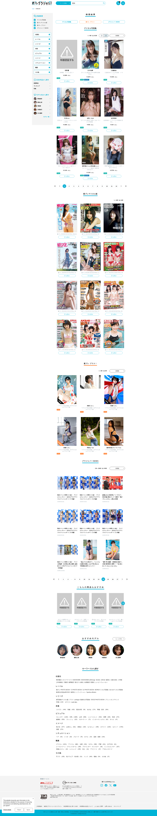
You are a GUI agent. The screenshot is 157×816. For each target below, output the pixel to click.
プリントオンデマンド (112, 699)
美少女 (61, 727)
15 (108, 579)
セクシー (118, 727)
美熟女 (82, 727)
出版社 (37, 34)
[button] (123, 603)
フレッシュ (72, 719)
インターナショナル (100, 719)
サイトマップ (117, 806)
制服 (72, 709)
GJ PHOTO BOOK (88, 689)
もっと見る (119, 638)
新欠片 (77, 682)
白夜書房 (87, 682)
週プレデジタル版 (42, 22)
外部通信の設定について (86, 806)
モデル (93, 744)
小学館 (120, 680)
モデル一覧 (46, 116)
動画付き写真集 (85, 699)
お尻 (83, 717)
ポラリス (68, 702)
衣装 (36, 48)
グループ (78, 737)
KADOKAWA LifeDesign (88, 680)
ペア (59, 737)
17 (117, 579)
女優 (84, 744)
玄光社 (98, 680)
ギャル (114, 719)
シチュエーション (40, 63)
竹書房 (66, 682)
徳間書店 (71, 682)
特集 (35, 88)
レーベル (37, 39)
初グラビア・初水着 (74, 756)
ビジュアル (38, 53)
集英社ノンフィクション (78, 692)
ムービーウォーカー (101, 682)
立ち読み (67, 81)
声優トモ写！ (60, 702)
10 (107, 186)
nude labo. (74, 702)
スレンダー (62, 717)
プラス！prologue (74, 699)
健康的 (61, 719)
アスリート (96, 749)
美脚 (107, 717)
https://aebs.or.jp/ (54, 797)
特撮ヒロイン (62, 749)
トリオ (68, 737)
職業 (36, 67)
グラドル (62, 744)
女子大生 (112, 744)
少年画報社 (59, 682)
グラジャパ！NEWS (42, 28)
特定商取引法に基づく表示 (71, 806)
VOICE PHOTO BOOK (98, 699)
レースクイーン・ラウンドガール (69, 746)
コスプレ (61, 709)
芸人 (86, 749)
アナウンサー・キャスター (93, 746)
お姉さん (71, 727)
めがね (91, 709)
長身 (116, 717)
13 (98, 579)
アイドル (73, 744)
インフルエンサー (112, 746)
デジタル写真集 (41, 20)
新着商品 (36, 83)
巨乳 (74, 717)
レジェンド (76, 749)
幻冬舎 (103, 680)
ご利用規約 (39, 806)
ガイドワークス (67, 680)
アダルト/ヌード (107, 749)
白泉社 (81, 682)
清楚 (60, 729)
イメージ (37, 58)
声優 (103, 744)
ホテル (88, 737)
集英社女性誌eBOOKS (63, 692)
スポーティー (85, 719)
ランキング (37, 86)
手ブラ (61, 756)
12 (116, 186)
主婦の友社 (113, 680)
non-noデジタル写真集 (116, 689)
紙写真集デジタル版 (62, 699)
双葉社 (92, 682)
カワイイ (106, 727)
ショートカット (95, 717)
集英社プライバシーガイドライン (53, 806)
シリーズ (37, 44)
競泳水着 (81, 709)
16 (112, 579)
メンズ (88, 756)
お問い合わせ (108, 806)
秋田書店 (59, 680)
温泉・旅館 (100, 737)
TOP (33, 8)
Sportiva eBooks (91, 692)
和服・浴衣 (103, 709)
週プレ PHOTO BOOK (63, 689)
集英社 (108, 680)
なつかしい (94, 727)
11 (111, 186)
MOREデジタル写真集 (101, 689)
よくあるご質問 (99, 806)
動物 (97, 756)
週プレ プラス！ (41, 25)
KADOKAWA (76, 680)
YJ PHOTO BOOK (76, 689)
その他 (37, 72)
